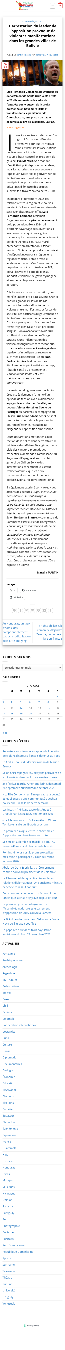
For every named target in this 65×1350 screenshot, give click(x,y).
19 (21, 713)
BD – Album (9, 980)
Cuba (5, 1038)
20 (30, 713)
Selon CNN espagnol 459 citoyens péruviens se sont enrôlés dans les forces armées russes (31, 775)
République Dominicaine (17, 1252)
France (6, 1142)
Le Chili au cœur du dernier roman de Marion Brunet (30, 764)
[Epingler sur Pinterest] (38, 610)
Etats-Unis (8, 1122)
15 (49, 707)
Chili (5, 1005)
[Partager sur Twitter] (26, 610)
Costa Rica (9, 1031)
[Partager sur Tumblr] (50, 610)
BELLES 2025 (11, 1338)
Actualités (28, 21)
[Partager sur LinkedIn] (44, 610)
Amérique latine (12, 960)
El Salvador (9, 1090)
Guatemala (9, 1148)
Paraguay (8, 1213)
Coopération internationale (19, 1025)
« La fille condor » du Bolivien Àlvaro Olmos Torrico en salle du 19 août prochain (29, 822)
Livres (6, 1174)
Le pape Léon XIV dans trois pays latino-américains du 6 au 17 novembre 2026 (27, 932)
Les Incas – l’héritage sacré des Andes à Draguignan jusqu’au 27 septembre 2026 (28, 812)
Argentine (8, 973)
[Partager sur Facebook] (20, 610)
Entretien (8, 1109)
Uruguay (7, 1297)
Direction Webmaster (47, 55)
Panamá (7, 1206)
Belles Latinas (11, 986)
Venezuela (9, 1303)
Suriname (8, 1264)
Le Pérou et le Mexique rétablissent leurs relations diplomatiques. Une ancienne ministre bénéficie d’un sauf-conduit (32, 882)
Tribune (7, 1284)
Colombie (8, 1019)
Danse (6, 1051)
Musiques (8, 1187)
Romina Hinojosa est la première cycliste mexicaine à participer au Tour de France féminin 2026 (28, 857)
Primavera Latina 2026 (32, 1338)
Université (8, 1290)
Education (8, 1083)
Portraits (8, 1239)
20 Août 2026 (33, 1340)
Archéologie (10, 967)
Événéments (10, 1129)
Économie (8, 1077)
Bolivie (39, 21)
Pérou (6, 1219)
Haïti (5, 1154)
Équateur (8, 1116)
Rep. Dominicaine (13, 1245)
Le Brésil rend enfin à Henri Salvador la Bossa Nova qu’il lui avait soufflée (30, 921)
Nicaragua (8, 1193)
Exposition (9, 1135)
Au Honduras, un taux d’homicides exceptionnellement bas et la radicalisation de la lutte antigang (16, 632)
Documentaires (12, 1064)
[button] (52, 6)
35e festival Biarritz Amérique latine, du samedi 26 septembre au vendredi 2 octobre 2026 (32, 786)
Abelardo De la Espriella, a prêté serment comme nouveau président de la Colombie (29, 870)
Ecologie (7, 1070)
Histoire (7, 1161)
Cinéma (7, 1012)
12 (21, 707)
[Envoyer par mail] (32, 610)
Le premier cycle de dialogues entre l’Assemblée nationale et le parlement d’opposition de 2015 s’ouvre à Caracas (27, 908)
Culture (7, 1044)
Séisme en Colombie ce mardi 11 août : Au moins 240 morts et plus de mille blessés (28, 844)
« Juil (5, 733)
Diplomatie (9, 1057)
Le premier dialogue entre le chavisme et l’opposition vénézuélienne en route (28, 833)
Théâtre (7, 1277)
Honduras (8, 1167)
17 (3, 713)
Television (8, 1271)
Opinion (7, 1200)
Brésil (6, 999)
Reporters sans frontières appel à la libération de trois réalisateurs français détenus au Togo (31, 753)
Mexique (7, 1180)
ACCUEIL (10, 1335)
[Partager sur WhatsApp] (14, 610)
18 (12, 713)
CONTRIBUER (54, 1338)
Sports (6, 1258)
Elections (8, 1096)
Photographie (11, 1226)
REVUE (20, 1335)
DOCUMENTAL (50, 1335)
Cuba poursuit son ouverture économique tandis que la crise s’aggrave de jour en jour (29, 896)
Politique (8, 1232)
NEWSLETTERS (33, 1335)
